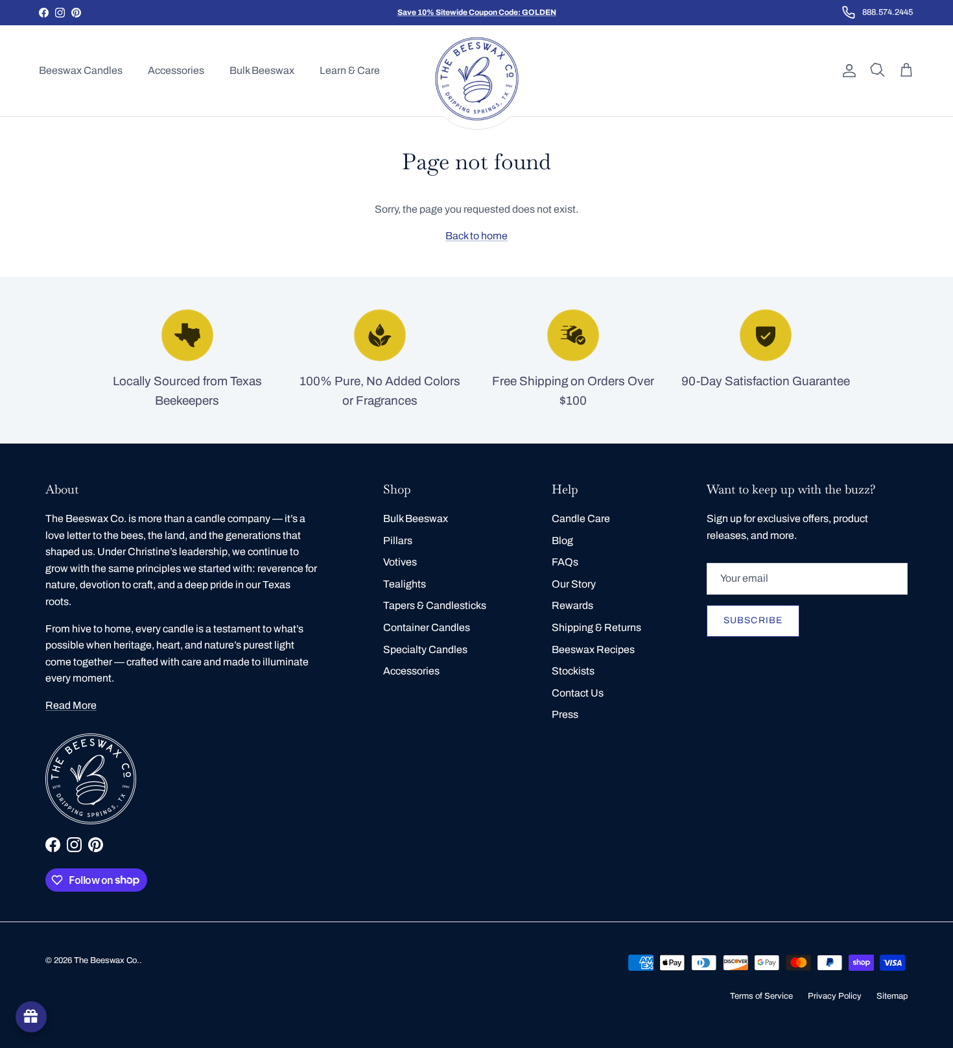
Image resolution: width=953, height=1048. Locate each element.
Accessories (176, 70)
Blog (562, 540)
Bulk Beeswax (261, 70)
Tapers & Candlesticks (434, 605)
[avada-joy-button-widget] (31, 1016)
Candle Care (581, 518)
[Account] (846, 70)
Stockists (573, 670)
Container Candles (426, 627)
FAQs (565, 561)
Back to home (476, 235)
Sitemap (892, 996)
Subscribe (753, 620)
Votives (400, 561)
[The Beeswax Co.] (477, 79)
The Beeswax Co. (106, 960)
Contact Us (578, 692)
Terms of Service (761, 996)
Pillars (397, 540)
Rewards (572, 605)
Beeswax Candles (81, 70)
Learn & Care (350, 70)
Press (565, 714)
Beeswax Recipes (593, 649)
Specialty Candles (425, 649)
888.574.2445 (887, 12)
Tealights (404, 584)
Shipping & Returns (596, 627)
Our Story (574, 584)
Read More (71, 705)
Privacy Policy (835, 996)
